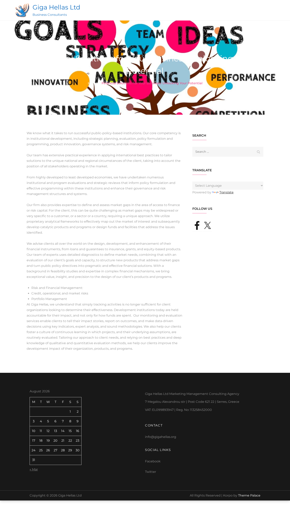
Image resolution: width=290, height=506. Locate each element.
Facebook (153, 461)
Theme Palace (249, 495)
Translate (226, 192)
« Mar (34, 469)
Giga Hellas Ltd (56, 7)
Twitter (150, 472)
